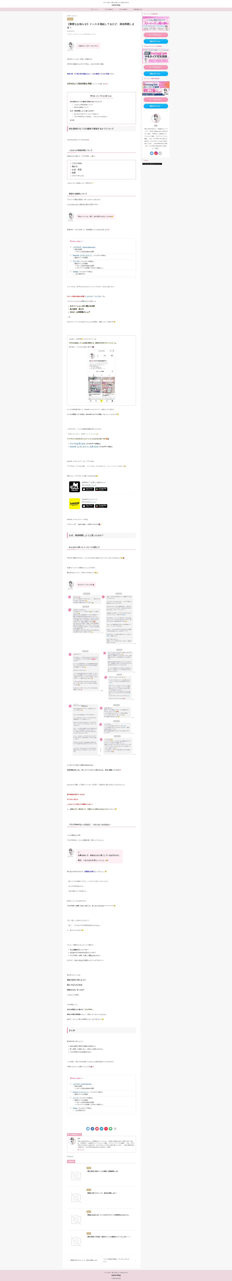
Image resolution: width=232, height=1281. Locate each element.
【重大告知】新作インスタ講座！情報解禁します (102, 1171)
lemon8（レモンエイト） (83, 255)
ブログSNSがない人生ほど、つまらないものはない (91, 116)
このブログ (89, 296)
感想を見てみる (155, 41)
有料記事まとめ (138, 9)
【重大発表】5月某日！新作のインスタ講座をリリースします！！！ (109, 1237)
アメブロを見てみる (77, 444)
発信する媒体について (81, 107)
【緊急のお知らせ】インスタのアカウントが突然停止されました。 (108, 1215)
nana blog (116, 5)
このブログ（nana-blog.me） (82, 1084)
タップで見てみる (155, 35)
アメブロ (76, 261)
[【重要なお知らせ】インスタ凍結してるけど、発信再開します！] (101, 1129)
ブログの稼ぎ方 (123, 9)
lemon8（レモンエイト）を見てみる (84, 447)
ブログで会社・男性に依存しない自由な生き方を (116, 1272)
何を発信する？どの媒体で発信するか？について (86, 101)
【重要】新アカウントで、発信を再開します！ (102, 1193)
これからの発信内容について (83, 104)
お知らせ (71, 1156)
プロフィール (94, 9)
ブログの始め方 (109, 9)
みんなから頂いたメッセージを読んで (86, 114)
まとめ (72, 120)
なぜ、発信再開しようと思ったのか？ (82, 111)
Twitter (75, 1108)
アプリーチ (93, 485)
